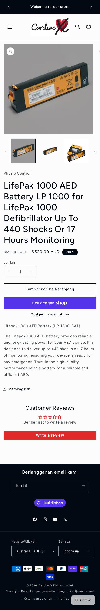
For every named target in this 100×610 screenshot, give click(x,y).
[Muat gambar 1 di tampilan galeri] (23, 151)
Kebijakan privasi (82, 591)
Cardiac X (45, 585)
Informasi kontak (69, 598)
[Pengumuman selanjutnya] (91, 7)
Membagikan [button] (19, 389)
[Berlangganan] (83, 485)
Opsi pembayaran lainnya (50, 314)
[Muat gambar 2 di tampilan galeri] (50, 151)
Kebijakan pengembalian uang (43, 591)
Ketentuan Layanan (38, 598)
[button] (9, 26)
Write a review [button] (50, 435)
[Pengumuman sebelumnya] (9, 7)
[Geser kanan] (95, 152)
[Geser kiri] (5, 152)
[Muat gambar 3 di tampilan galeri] (76, 151)
